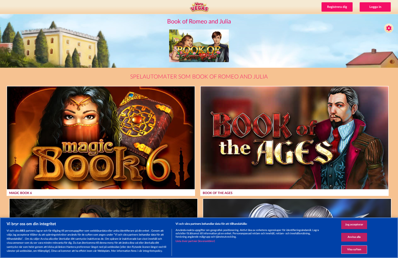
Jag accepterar (354, 225)
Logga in (375, 7)
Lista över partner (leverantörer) (195, 241)
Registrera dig (337, 7)
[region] (199, 237)
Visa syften (354, 249)
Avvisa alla (354, 237)
